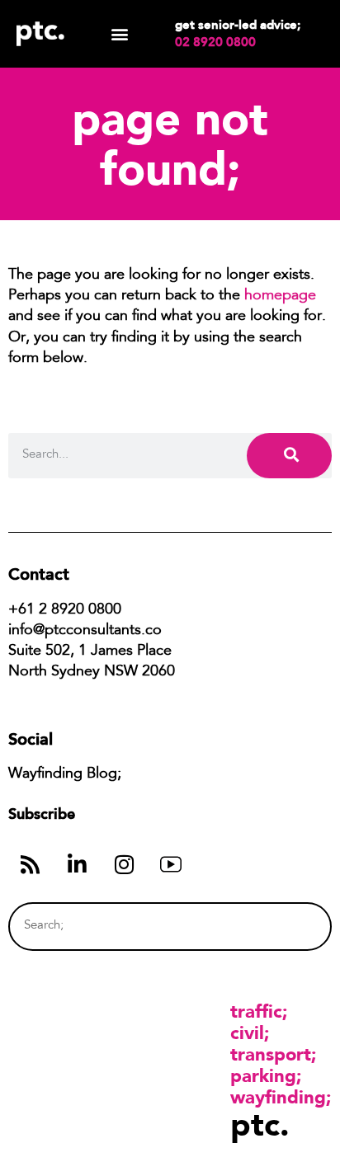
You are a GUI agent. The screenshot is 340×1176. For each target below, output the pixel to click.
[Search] (289, 455)
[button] (120, 34)
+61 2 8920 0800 (64, 610)
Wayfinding (278, 1097)
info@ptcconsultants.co (85, 630)
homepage (280, 296)
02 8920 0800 (215, 42)
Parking (263, 1075)
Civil (247, 1032)
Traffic (256, 1011)
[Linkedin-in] (76, 864)
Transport (270, 1054)
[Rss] (29, 864)
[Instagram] (123, 864)
